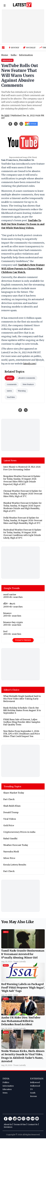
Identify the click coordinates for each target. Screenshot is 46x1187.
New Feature (28, 384)
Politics (6, 1082)
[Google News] (32, 1118)
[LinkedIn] (28, 1118)
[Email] (37, 1118)
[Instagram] (24, 1118)
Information (8, 1086)
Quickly (15, 47)
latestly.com (29, 363)
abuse (9, 378)
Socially (31, 47)
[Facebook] (6, 1118)
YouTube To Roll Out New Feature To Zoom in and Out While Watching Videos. (22, 224)
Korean (33, 1096)
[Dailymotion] (15, 1118)
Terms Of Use (20, 1124)
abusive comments (26, 378)
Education (7, 1089)
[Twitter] (10, 1118)
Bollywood (35, 1082)
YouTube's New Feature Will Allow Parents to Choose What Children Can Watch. (23, 268)
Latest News (10, 460)
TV (31, 1089)
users (9, 391)
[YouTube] (19, 1118)
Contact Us (32, 1124)
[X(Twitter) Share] (16, 124)
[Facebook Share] (10, 124)
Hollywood (35, 1086)
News (5, 1093)
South (32, 1093)
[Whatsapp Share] (21, 124)
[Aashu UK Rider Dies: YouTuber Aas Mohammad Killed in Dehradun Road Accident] (23, 1014)
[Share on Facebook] (20, 410)
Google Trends (12, 588)
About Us (8, 1124)
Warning (22, 391)
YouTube (11, 397)
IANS (6, 115)
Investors (8, 1127)
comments (11, 384)
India (6, 1078)
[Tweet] (26, 410)
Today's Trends (23, 640)
